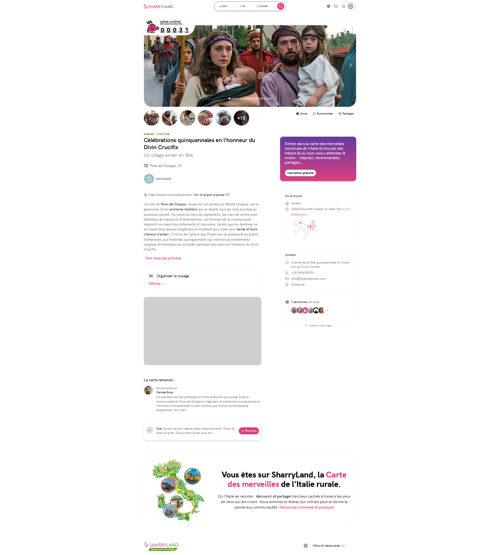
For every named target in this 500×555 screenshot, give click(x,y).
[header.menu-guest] (348, 6)
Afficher (155, 284)
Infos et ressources (326, 546)
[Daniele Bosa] (148, 390)
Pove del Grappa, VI (165, 165)
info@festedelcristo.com (308, 279)
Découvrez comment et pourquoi (306, 507)
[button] (227, 6)
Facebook (298, 284)
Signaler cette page (320, 325)
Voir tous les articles (163, 258)
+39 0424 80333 (302, 273)
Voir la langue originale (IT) (211, 194)
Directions (298, 214)
